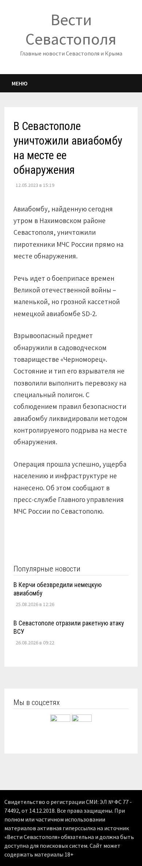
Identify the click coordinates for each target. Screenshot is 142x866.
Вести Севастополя (71, 29)
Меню (20, 83)
